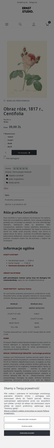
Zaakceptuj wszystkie (27, 433)
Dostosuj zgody (27, 426)
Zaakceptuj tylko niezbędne (27, 419)
